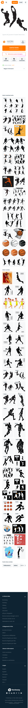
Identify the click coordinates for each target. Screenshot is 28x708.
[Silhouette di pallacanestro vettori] (13, 104)
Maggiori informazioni (9, 67)
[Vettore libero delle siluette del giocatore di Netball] (13, 264)
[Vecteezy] (2, 2)
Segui (23, 42)
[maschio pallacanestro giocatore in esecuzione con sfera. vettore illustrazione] (8, 408)
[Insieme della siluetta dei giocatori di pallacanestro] (9, 128)
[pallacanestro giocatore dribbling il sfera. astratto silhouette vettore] (8, 370)
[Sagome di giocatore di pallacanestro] (13, 165)
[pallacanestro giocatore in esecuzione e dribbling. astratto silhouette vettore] (8, 490)
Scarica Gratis (14, 48)
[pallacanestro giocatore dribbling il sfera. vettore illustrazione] (8, 419)
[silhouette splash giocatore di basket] (8, 151)
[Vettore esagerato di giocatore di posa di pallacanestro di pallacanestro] (7, 333)
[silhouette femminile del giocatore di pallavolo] (7, 278)
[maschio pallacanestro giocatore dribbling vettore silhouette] (8, 478)
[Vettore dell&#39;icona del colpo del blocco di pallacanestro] (19, 654)
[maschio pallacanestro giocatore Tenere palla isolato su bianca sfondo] (8, 467)
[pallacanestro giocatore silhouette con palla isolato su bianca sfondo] (8, 396)
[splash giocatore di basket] (8, 213)
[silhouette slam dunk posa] (8, 179)
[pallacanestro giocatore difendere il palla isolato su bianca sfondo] (8, 359)
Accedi (20, 2)
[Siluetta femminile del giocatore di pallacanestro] (8, 203)
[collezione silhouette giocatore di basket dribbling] (13, 248)
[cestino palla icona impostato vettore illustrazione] (13, 303)
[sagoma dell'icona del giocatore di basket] (18, 224)
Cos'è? (13, 65)
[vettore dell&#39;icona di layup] (8, 695)
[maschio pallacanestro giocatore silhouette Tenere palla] (8, 455)
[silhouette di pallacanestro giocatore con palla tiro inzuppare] (8, 191)
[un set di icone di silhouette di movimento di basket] (9, 236)
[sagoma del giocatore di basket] (7, 118)
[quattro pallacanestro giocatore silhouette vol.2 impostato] (13, 317)
